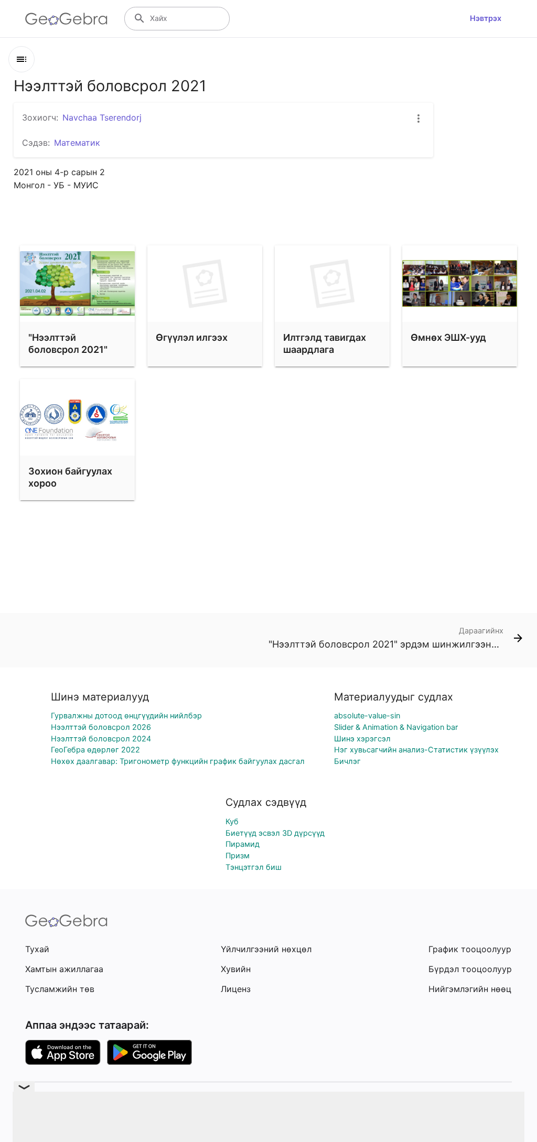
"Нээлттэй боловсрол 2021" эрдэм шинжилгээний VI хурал (69, 362)
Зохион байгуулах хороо (70, 477)
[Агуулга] (21, 59)
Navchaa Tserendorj (102, 117)
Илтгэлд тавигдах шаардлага (324, 343)
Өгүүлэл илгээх (192, 337)
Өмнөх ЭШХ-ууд (448, 337)
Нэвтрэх (485, 18)
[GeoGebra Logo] (66, 19)
